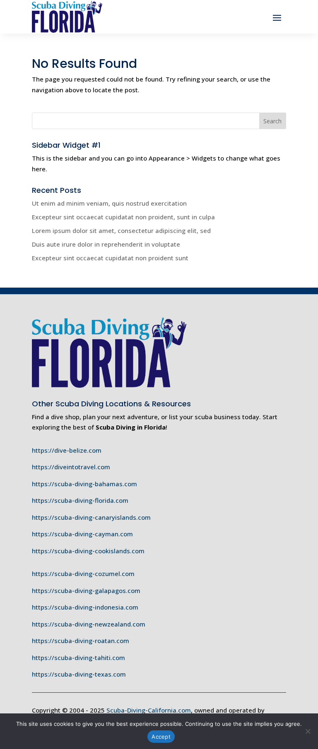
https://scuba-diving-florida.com (80, 500)
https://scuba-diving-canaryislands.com (91, 517)
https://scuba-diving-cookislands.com (88, 551)
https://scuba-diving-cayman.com (82, 534)
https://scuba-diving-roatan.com (80, 640)
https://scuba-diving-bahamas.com (84, 484)
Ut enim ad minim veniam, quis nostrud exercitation (109, 203)
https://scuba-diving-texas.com (79, 674)
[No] (308, 731)
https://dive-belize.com (66, 450)
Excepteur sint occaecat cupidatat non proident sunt (110, 258)
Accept (161, 736)
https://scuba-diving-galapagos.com (86, 590)
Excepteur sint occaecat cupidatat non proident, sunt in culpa (123, 217)
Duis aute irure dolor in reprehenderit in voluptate (106, 244)
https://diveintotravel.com (71, 467)
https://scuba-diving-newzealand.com (88, 624)
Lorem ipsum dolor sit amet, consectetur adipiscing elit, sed (121, 230)
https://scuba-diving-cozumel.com (83, 573)
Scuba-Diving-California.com (148, 710)
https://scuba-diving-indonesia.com (85, 607)
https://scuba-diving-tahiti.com (78, 657)
